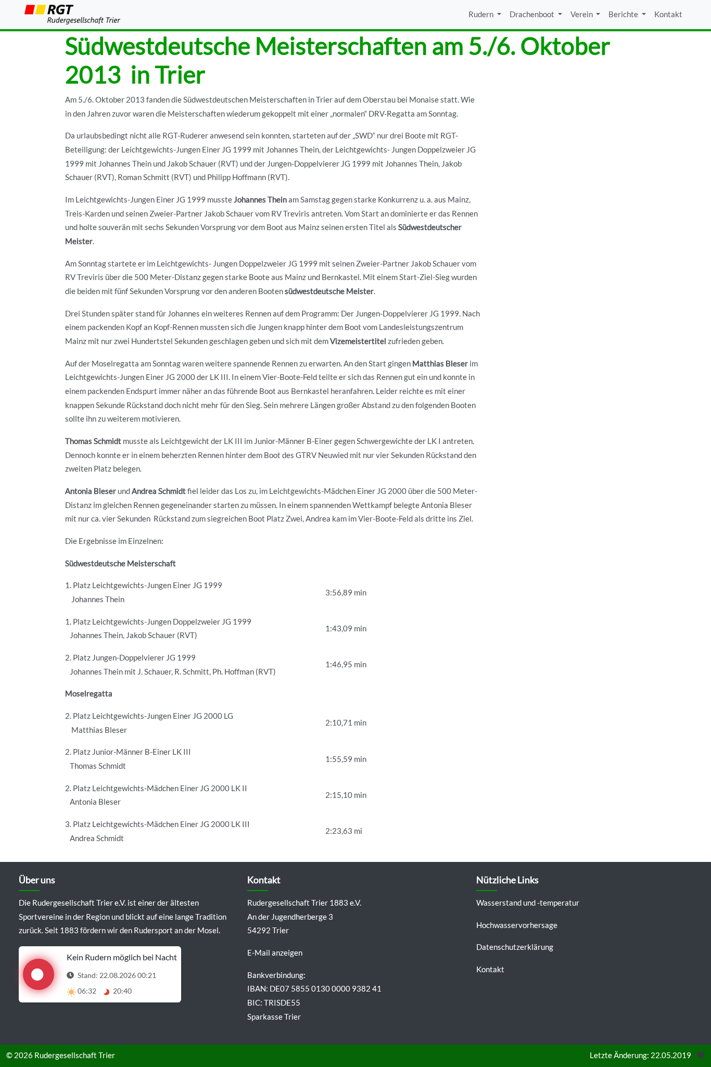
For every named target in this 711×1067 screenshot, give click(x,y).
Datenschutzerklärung (514, 947)
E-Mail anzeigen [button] (274, 952)
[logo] (72, 14)
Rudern (481, 14)
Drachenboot (533, 14)
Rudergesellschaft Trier (74, 1055)
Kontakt (668, 14)
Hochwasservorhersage (516, 925)
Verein (582, 14)
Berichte (624, 14)
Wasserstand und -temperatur (527, 902)
